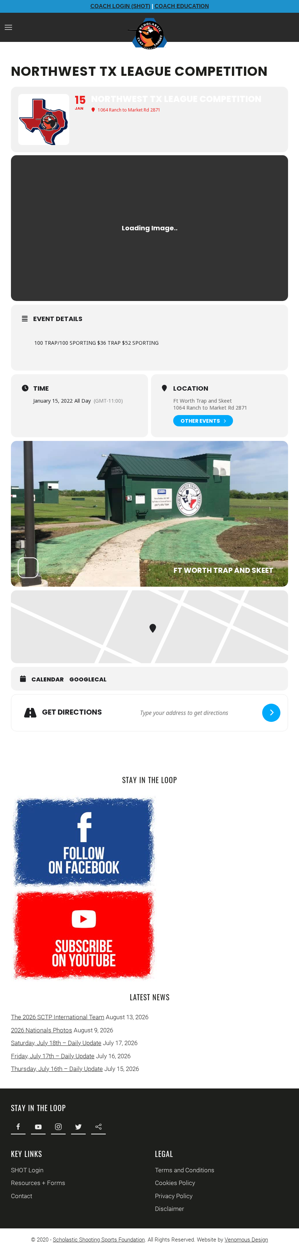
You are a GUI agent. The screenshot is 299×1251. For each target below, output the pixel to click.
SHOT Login (27, 1170)
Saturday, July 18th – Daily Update (56, 1043)
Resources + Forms (38, 1183)
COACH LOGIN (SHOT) (120, 6)
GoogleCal (87, 679)
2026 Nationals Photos (41, 1030)
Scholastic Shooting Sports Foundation (99, 1239)
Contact (21, 1196)
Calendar (47, 679)
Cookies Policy (175, 1183)
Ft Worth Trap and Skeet (202, 400)
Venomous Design (246, 1239)
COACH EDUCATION (182, 6)
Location (190, 388)
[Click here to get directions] (271, 713)
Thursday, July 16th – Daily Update (57, 1068)
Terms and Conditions (184, 1170)
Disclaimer (169, 1208)
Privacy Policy (174, 1196)
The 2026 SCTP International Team (57, 1017)
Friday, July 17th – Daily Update (52, 1056)
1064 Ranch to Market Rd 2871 (210, 407)
